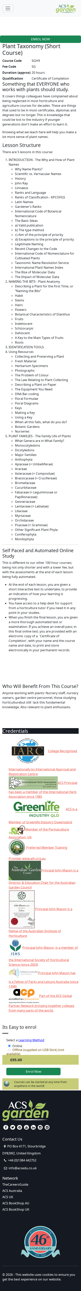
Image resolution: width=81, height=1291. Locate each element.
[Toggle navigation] (7, 8)
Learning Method (31, 1040)
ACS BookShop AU (15, 1203)
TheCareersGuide (15, 1184)
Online (17, 1046)
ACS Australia (12, 1191)
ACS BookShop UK (15, 1209)
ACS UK (7, 1197)
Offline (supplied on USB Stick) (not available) (35, 1050)
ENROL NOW (40, 39)
